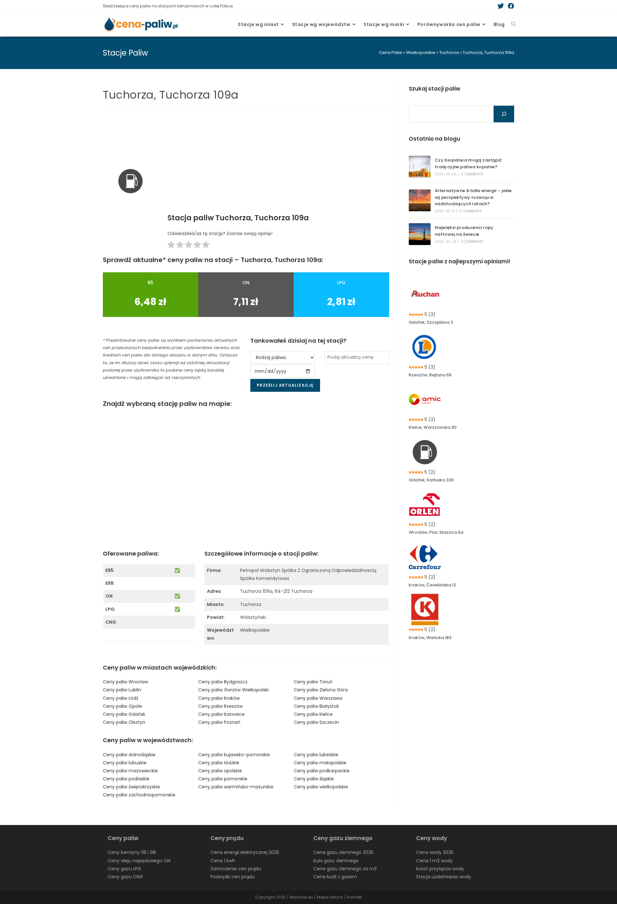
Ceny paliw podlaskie (126, 779)
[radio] (171, 246)
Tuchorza (449, 52)
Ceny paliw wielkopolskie (321, 787)
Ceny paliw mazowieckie (130, 771)
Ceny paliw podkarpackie (322, 771)
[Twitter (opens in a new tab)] (501, 6)
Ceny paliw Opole (122, 706)
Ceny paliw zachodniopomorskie (139, 795)
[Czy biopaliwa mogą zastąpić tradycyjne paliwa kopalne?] (420, 167)
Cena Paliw (390, 52)
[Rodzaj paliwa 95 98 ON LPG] (282, 357)
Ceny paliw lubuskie (125, 762)
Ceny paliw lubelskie (316, 754)
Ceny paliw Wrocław (125, 682)
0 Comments (472, 174)
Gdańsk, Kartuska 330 (431, 480)
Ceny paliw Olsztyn (124, 722)
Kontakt (354, 897)
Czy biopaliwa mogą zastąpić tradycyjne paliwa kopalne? (468, 163)
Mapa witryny (330, 897)
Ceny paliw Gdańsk (124, 714)
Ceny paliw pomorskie (222, 779)
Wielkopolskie (420, 52)
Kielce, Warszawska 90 (433, 427)
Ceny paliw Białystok (316, 706)
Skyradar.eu (301, 897)
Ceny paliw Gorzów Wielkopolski (233, 690)
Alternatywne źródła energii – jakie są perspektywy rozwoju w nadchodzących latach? (473, 197)
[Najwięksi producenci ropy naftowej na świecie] (420, 234)
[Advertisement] (278, 164)
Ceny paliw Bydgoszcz (222, 682)
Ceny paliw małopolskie (320, 762)
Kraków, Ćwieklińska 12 (432, 585)
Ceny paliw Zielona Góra (321, 690)
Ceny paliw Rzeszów (220, 706)
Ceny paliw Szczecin (316, 722)
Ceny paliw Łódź (120, 698)
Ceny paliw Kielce (313, 714)
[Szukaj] (504, 114)
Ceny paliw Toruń (313, 682)
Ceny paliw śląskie (314, 779)
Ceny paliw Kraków (219, 698)
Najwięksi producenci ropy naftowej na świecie (464, 230)
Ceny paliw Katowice (221, 714)
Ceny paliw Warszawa (318, 698)
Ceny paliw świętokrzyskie (131, 787)
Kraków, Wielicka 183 (430, 638)
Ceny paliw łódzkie (218, 762)
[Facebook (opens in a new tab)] (510, 6)
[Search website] (513, 24)
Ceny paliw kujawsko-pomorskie (234, 754)
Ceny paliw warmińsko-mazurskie (235, 787)
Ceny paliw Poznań (219, 722)
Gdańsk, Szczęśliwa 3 (431, 322)
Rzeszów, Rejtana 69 (430, 375)
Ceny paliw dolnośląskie (129, 754)
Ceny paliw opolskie (220, 771)
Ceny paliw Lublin (122, 690)
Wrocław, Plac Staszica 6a (436, 532)
